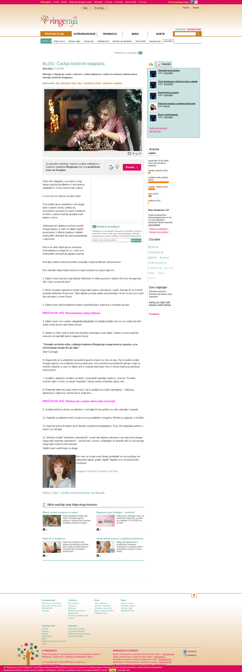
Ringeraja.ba (168, 654)
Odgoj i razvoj (59, 41)
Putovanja (118, 2)
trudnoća (155, 267)
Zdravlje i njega (74, 41)
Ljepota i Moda (130, 2)
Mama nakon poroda (103, 611)
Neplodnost (47, 608)
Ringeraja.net (165, 659)
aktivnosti (65, 83)
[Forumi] (151, 64)
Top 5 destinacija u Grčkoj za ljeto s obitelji (177, 81)
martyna (167, 305)
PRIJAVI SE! (180, 29)
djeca (79, 83)
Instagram (81, 471)
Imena (71, 618)
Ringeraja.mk (165, 662)
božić (73, 83)
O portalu (108, 2)
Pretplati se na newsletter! (125, 53)
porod (168, 268)
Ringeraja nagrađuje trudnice (80, 2)
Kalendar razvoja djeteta (122, 41)
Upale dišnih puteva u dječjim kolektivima (119, 538)
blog (58, 83)
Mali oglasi (98, 2)
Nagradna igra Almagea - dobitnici (115, 512)
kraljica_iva (154, 302)
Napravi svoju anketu (158, 232)
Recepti (45, 631)
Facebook (102, 471)
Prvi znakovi (73, 603)
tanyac (167, 106)
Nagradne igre (155, 41)
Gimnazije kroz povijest (169, 70)
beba (152, 257)
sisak (162, 302)
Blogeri (64, 2)
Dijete (160, 33)
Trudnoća (110, 33)
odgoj (161, 273)
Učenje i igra (89, 41)
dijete (164, 257)
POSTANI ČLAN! (194, 29)
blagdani (118, 83)
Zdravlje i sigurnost (102, 608)
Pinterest (92, 471)
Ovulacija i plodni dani (52, 606)
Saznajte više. (124, 670)
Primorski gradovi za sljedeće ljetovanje (176, 103)
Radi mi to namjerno (54, 538)
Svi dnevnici (154, 131)
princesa (153, 305)
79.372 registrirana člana (178, 2)
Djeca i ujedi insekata (168, 115)
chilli (168, 302)
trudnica (156, 252)
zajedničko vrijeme (92, 83)
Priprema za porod (76, 611)
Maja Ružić (48, 68)
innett (160, 305)
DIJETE (45, 41)
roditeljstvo (107, 83)
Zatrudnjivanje (84, 33)
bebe (151, 273)
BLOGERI (168, 41)
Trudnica (72, 606)
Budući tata (73, 613)
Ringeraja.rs (159, 657)
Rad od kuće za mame (168, 92)
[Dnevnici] (158, 65)
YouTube (113, 471)
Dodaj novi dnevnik (158, 128)
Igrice (44, 639)
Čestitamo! (154, 314)
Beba (135, 33)
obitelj (152, 278)
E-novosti (142, 2)
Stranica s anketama (158, 229)
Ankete (196, 8)
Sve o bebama (101, 603)
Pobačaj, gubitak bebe (78, 615)
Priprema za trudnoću (51, 603)
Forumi (56, 2)
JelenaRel (168, 73)
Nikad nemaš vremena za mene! (60, 512)
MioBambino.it (160, 665)
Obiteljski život (103, 41)
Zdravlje (45, 611)
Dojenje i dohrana (102, 606)
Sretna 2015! (140, 41)
